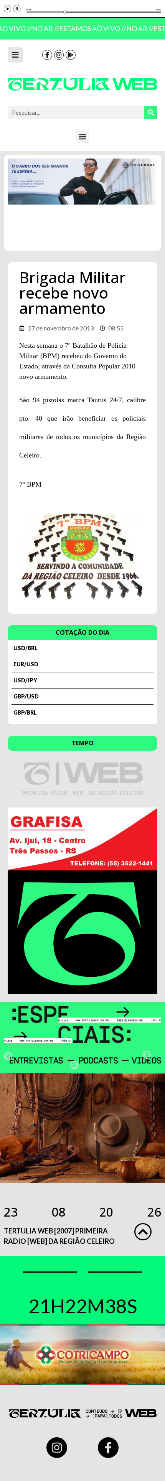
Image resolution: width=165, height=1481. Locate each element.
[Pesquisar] (150, 112)
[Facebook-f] (47, 55)
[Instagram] (59, 55)
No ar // (42, 28)
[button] (82, 136)
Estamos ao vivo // (90, 28)
